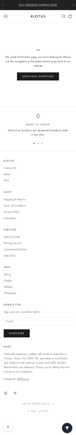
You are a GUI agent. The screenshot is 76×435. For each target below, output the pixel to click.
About (7, 174)
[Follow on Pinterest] (15, 393)
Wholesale (10, 293)
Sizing (7, 274)
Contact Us (10, 168)
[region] (38, 125)
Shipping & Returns (15, 199)
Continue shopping (38, 76)
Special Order (12, 237)
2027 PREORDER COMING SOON (38, 5)
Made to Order (38, 124)
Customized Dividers (15, 249)
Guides (8, 280)
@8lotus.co (23, 379)
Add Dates (10, 255)
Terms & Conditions (15, 205)
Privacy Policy (11, 212)
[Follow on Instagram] (5, 393)
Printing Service (13, 243)
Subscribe (16, 333)
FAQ (6, 180)
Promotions (10, 218)
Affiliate (8, 287)
